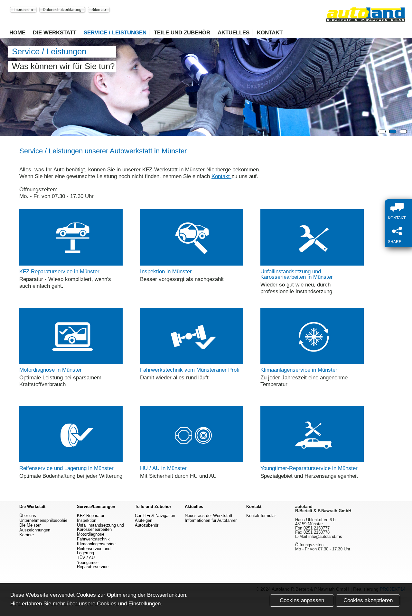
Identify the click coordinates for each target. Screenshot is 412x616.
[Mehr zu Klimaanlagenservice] (312, 362)
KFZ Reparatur (90, 515)
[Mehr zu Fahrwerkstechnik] (191, 362)
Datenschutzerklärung (62, 9)
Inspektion (86, 520)
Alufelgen (143, 520)
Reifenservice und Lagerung (93, 550)
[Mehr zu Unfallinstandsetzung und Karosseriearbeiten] (312, 264)
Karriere (26, 534)
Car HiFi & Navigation (155, 515)
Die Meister (30, 525)
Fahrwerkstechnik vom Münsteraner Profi (189, 370)
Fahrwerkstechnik (93, 539)
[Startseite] (365, 16)
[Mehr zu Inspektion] (191, 264)
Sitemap (98, 9)
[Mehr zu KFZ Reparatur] (71, 264)
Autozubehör (146, 525)
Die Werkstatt (54, 33)
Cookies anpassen (302, 600)
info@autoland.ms (325, 536)
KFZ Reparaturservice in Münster (59, 271)
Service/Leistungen (96, 506)
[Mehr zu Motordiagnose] (71, 362)
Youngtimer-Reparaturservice (92, 564)
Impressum (23, 9)
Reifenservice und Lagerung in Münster (66, 468)
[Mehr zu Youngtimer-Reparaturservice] (312, 460)
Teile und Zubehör (182, 33)
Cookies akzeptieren (368, 600)
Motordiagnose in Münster (50, 370)
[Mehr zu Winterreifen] (71, 460)
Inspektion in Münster (166, 271)
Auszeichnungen (34, 530)
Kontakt (270, 33)
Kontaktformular (261, 515)
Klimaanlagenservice (96, 543)
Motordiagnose (90, 534)
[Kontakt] (400, 208)
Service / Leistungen (115, 33)
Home (17, 33)
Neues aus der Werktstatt (208, 515)
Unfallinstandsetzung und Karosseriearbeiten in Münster (296, 274)
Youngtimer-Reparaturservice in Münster (309, 468)
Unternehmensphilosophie (43, 520)
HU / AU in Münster (163, 468)
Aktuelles (233, 33)
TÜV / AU (86, 557)
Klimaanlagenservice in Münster (298, 370)
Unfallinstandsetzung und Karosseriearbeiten (100, 527)
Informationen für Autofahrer (211, 520)
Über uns (27, 515)
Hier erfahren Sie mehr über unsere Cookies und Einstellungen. (86, 604)
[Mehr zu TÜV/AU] (191, 460)
